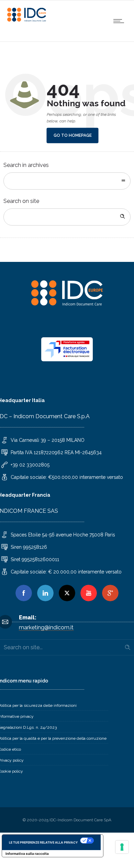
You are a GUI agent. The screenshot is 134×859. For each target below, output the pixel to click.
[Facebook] (23, 593)
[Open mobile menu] (120, 21)
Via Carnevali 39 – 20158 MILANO (48, 440)
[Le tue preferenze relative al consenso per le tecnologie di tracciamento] (122, 847)
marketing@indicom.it (46, 627)
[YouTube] (88, 593)
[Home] (27, 20)
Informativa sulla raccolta (27, 853)
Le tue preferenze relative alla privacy (43, 842)
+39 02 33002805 (30, 465)
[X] (67, 593)
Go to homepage (73, 135)
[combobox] (67, 181)
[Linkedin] (45, 593)
